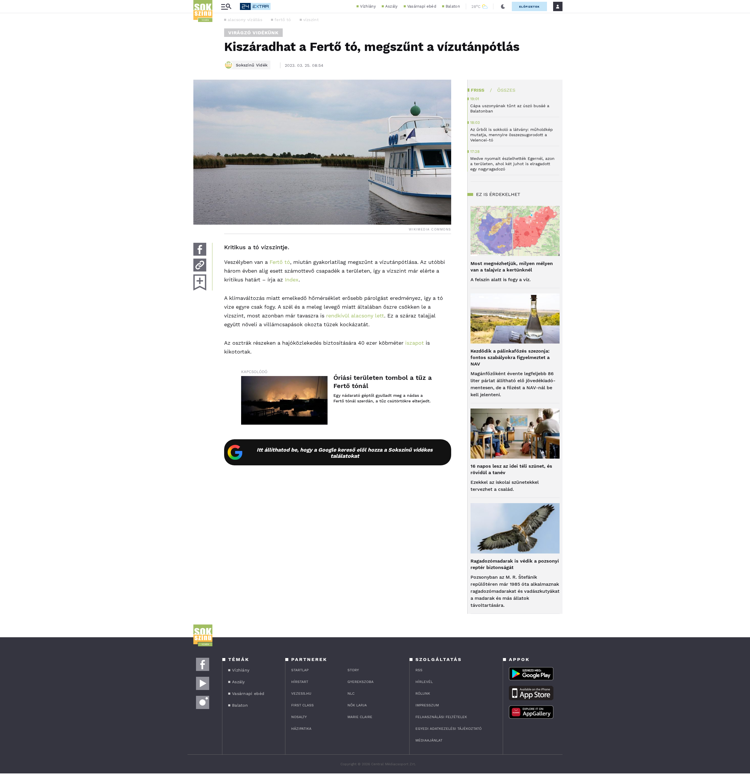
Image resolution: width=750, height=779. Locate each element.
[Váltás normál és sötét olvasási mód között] (503, 6)
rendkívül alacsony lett (355, 315)
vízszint (311, 19)
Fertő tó (280, 262)
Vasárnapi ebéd (421, 6)
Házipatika (301, 729)
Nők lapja (357, 705)
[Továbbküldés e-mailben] (199, 265)
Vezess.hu (301, 693)
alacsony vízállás (245, 19)
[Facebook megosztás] (199, 249)
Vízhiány (368, 6)
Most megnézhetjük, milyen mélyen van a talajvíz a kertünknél (512, 267)
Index (292, 279)
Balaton (453, 6)
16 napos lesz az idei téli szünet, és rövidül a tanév (511, 469)
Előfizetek (529, 6)
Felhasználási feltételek (441, 717)
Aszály (391, 6)
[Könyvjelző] (199, 282)
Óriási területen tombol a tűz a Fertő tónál (382, 382)
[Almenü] (226, 6)
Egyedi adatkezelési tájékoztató (448, 729)
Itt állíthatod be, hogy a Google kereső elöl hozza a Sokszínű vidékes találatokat (345, 453)
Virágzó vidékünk (253, 32)
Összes (506, 90)
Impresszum (427, 705)
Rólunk (422, 693)
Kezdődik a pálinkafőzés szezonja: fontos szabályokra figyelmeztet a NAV (510, 357)
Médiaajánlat (428, 740)
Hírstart (299, 682)
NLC (350, 693)
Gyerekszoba (360, 682)
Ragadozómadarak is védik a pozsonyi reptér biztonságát (515, 564)
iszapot (414, 343)
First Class (302, 705)
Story (353, 670)
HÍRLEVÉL (424, 682)
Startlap (299, 670)
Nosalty (299, 717)
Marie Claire (359, 717)
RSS (418, 670)
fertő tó (283, 19)
